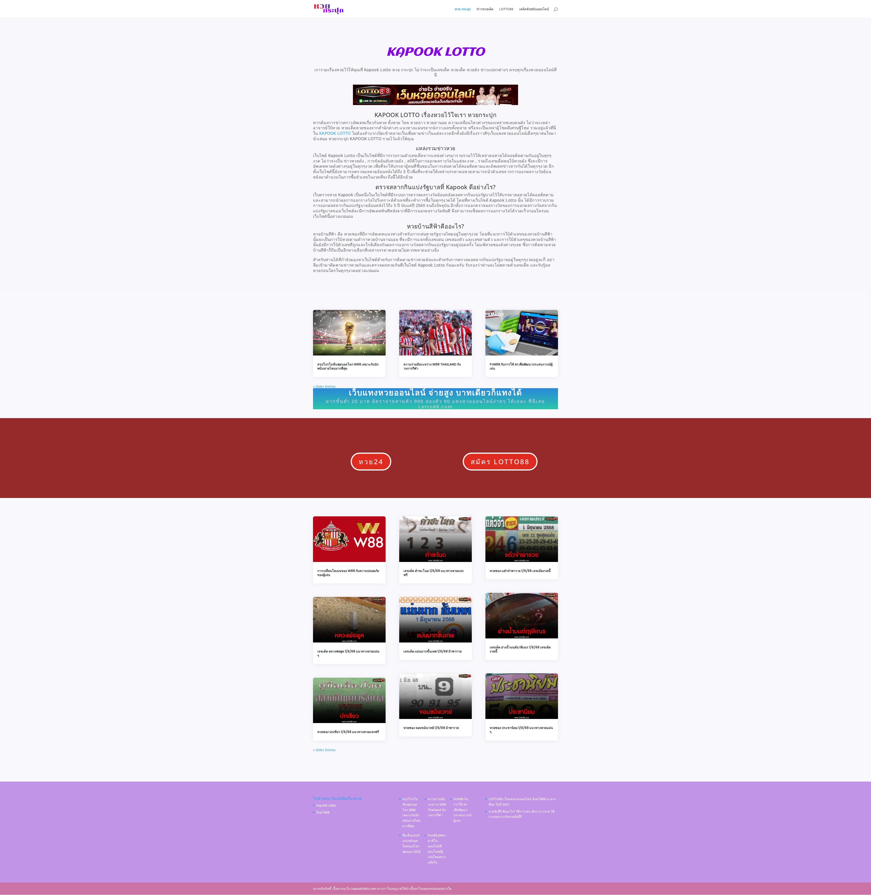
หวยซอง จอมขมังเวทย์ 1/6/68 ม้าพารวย (431, 728)
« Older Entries (324, 386)
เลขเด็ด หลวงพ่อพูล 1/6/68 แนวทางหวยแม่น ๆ (348, 653)
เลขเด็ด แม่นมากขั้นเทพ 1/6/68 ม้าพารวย (433, 651)
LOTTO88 (506, 9)
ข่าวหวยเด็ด (485, 9)
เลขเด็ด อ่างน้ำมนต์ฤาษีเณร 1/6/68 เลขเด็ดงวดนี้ (520, 649)
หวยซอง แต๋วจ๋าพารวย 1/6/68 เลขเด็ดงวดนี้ (520, 571)
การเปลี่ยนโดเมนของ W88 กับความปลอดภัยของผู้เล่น (348, 573)
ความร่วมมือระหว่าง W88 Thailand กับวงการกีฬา (432, 366)
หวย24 (371, 461)
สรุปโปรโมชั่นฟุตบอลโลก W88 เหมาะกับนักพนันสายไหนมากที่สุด (348, 366)
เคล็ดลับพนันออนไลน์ (534, 9)
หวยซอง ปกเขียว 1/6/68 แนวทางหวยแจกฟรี (348, 732)
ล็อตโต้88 (323, 812)
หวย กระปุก (463, 9)
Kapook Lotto (326, 805)
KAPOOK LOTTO (335, 133)
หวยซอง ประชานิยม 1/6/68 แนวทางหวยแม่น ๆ (521, 730)
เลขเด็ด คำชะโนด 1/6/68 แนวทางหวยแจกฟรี (434, 573)
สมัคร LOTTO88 (500, 461)
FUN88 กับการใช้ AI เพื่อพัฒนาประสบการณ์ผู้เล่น (521, 366)
